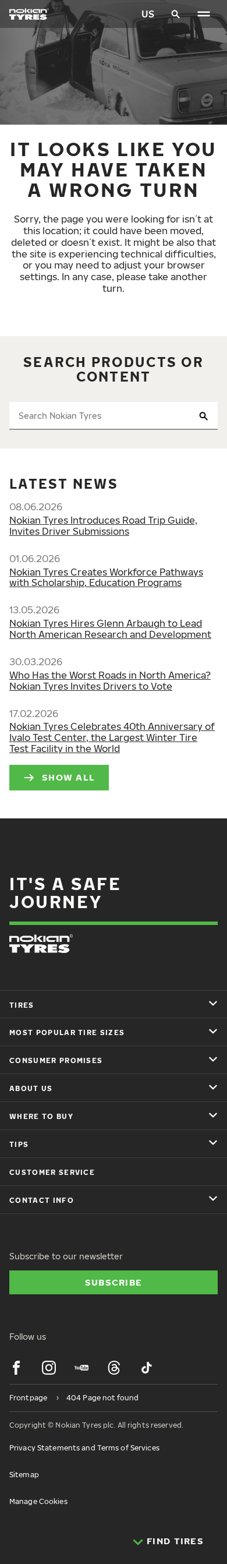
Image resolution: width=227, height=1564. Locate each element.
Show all (68, 777)
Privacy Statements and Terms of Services (84, 1447)
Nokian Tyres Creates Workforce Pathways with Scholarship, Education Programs (106, 577)
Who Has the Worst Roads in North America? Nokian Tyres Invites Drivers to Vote (110, 680)
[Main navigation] (204, 14)
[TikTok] (146, 1367)
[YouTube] (81, 1367)
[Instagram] (49, 1367)
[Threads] (114, 1367)
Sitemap (24, 1474)
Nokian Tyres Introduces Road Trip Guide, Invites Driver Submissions (103, 525)
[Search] (176, 14)
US (147, 14)
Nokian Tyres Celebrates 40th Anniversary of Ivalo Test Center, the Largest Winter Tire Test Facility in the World (112, 737)
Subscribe (114, 1282)
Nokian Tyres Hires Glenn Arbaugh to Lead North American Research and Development (110, 628)
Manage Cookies (38, 1501)
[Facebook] (16, 1367)
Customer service (52, 1172)
